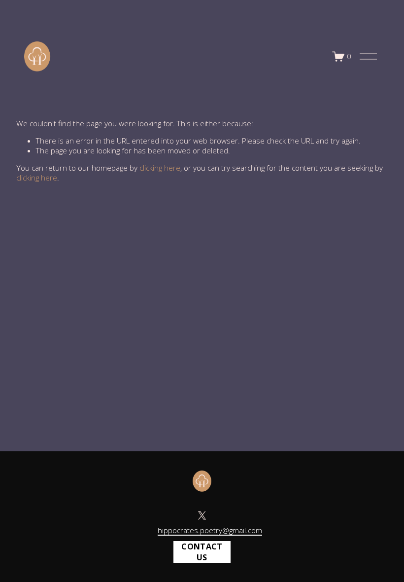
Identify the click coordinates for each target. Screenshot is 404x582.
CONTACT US (201, 552)
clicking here (159, 168)
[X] (202, 515)
